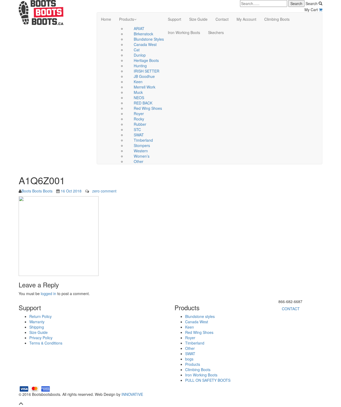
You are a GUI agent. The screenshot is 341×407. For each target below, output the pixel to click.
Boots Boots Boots (37, 191)
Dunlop (140, 55)
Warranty (36, 321)
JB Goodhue (144, 76)
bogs (189, 359)
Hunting (140, 65)
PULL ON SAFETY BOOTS (207, 380)
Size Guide (198, 19)
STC (137, 129)
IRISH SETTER (146, 71)
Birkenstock (143, 33)
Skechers (216, 32)
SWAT (139, 134)
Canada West (145, 44)
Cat (137, 49)
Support (174, 19)
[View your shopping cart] (320, 9)
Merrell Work (144, 87)
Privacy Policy (40, 337)
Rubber (140, 124)
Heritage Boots (146, 60)
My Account (246, 19)
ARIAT (139, 28)
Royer (139, 113)
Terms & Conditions (45, 343)
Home (106, 19)
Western (141, 150)
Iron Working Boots (184, 32)
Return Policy (40, 316)
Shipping (36, 327)
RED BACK (143, 103)
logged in (48, 293)
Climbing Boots (277, 19)
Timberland (143, 140)
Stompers (142, 145)
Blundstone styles (149, 39)
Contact (222, 19)
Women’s (141, 156)
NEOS (139, 97)
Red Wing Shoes (148, 108)
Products (126, 19)
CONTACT (291, 308)
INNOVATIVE (132, 394)
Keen (138, 81)
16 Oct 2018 (71, 191)
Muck (138, 92)
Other (138, 161)
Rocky (139, 118)
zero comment (104, 191)
